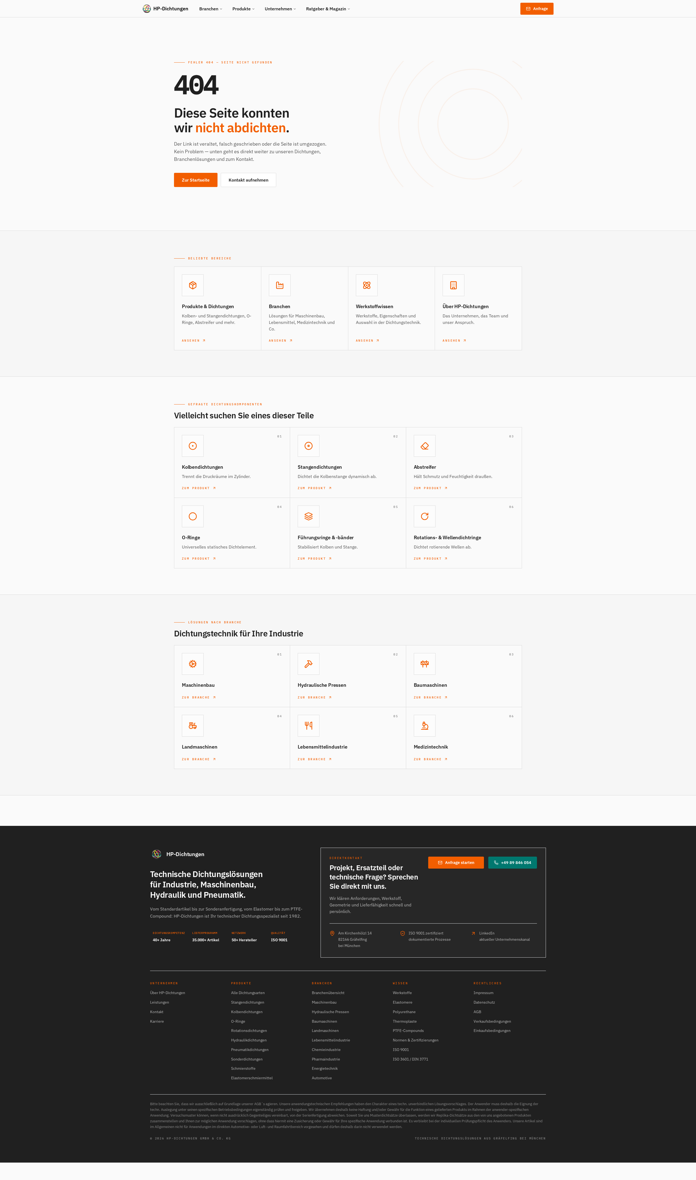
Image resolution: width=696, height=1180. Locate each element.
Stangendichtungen (247, 1002)
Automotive (322, 1077)
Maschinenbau (324, 1002)
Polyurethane (404, 1011)
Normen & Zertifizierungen (416, 1040)
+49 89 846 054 (516, 862)
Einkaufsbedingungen (492, 1030)
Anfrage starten (459, 862)
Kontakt (156, 1011)
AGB (477, 1011)
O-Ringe (238, 1021)
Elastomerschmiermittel (252, 1077)
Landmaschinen (325, 1030)
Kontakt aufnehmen (248, 180)
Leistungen (159, 1002)
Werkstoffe (402, 992)
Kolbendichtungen (247, 1011)
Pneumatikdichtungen (250, 1049)
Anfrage (540, 8)
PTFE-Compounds (408, 1030)
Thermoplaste (405, 1021)
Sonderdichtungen (247, 1059)
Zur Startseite (196, 180)
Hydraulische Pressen (330, 1011)
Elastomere (402, 1002)
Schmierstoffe (243, 1068)
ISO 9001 (401, 1049)
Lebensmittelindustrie (331, 1040)
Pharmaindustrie (326, 1059)
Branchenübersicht (328, 992)
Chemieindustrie (326, 1049)
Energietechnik (325, 1068)
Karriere (157, 1021)
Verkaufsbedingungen (492, 1021)
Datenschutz (484, 1002)
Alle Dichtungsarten (248, 992)
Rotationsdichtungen (249, 1030)
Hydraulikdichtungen (249, 1040)
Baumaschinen (324, 1021)
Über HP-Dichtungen (167, 992)
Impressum (483, 992)
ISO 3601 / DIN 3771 (410, 1059)
